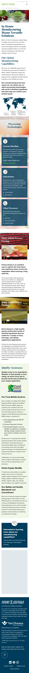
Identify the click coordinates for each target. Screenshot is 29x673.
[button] (26, 1)
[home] (8, 4)
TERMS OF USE (21, 666)
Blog (18, 1)
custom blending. (9, 163)
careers (23, 1)
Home (3, 8)
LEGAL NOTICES (14, 669)
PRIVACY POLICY (9, 666)
